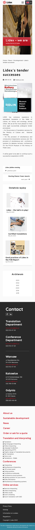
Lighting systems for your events (14, 477)
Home (5, 60)
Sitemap (5, 510)
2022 (17, 283)
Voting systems (9, 471)
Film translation (9, 454)
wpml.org (15, 525)
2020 (17, 288)
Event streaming (9, 494)
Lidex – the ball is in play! (17, 210)
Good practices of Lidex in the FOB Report (17, 258)
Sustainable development (16, 418)
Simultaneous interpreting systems (15, 481)
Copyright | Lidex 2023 (10, 520)
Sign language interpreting (12, 444)
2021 (17, 285)
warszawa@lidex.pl (12, 364)
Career (6, 428)
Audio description (9, 479)
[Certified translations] (17, 224)
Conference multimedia (11, 473)
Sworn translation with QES (13, 497)
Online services (10, 485)
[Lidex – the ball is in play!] (17, 200)
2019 (17, 291)
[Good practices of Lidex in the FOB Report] (17, 247)
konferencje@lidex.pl (12, 344)
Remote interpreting (10, 488)
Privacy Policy (7, 506)
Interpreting (8, 465)
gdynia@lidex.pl (11, 398)
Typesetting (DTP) (10, 450)
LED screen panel (9, 469)
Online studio (8, 492)
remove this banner (23, 527)
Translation (7, 442)
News (10, 60)
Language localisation (11, 448)
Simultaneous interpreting (12, 467)
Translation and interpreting (17, 438)
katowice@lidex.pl (11, 381)
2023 (17, 280)
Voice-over (7, 456)
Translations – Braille (10, 458)
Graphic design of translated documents (17, 452)
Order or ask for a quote (15, 433)
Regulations (6, 516)
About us (7, 413)
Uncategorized (18, 60)
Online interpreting (10, 446)
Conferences (9, 461)
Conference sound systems (13, 475)
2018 (17, 293)
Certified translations (17, 234)
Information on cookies (10, 513)
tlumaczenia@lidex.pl (12, 328)
